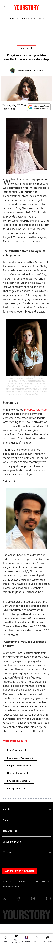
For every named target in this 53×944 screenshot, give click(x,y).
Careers (23, 881)
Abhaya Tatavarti (24, 71)
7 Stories (40, 71)
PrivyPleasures (15, 750)
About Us (6, 881)
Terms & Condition (10, 886)
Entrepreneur (14, 788)
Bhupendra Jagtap (17, 781)
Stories (25, 48)
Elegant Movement (17, 765)
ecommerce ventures (19, 758)
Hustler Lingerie (16, 773)
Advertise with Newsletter (19, 870)
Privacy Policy (42, 881)
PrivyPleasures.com (36, 409)
